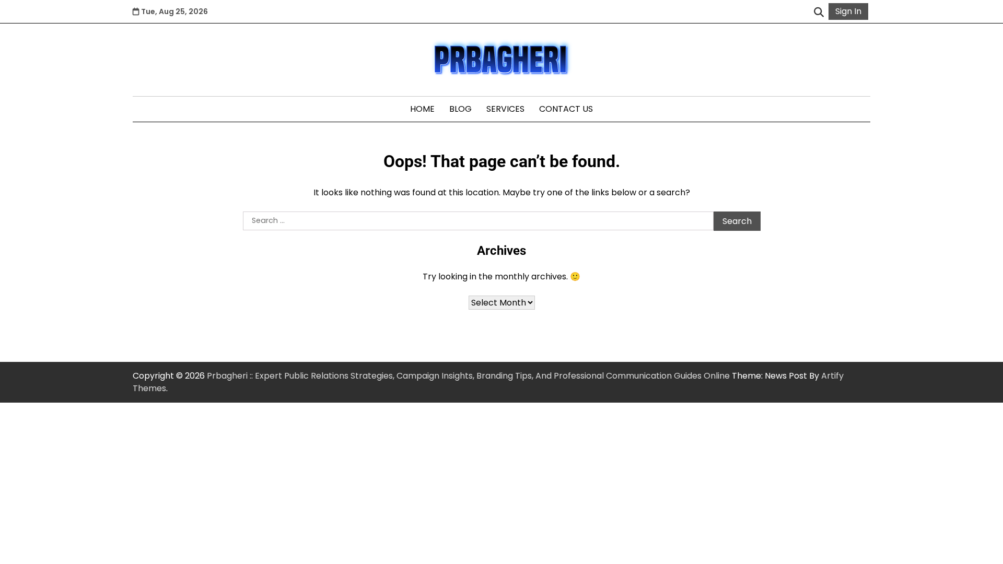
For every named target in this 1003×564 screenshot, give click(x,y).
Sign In (848, 11)
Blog (460, 109)
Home (422, 109)
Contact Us (566, 109)
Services (505, 109)
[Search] (818, 11)
